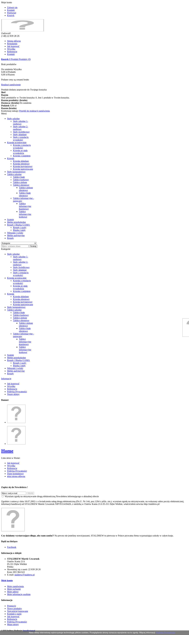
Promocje (11, 606)
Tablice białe (19, 177)
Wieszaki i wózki (15, 233)
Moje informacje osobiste (19, 594)
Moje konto (7, 580)
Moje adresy (13, 591)
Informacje (6, 378)
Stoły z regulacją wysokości (20, 138)
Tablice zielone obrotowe (26, 189)
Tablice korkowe (21, 179)
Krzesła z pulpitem (21, 156)
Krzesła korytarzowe (22, 166)
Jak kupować (13, 46)
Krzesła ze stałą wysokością (20, 151)
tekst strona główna (16, 476)
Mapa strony (13, 624)
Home (7, 450)
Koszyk (10, 15)
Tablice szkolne (14, 174)
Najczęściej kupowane (17, 611)
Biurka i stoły (19, 230)
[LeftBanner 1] (16, 422)
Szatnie (10, 219)
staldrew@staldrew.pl (24, 574)
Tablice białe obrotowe (25, 194)
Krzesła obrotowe (21, 163)
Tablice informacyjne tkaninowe (25, 206)
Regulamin (12, 43)
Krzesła (10, 158)
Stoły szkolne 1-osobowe (20, 122)
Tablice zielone (20, 182)
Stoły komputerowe (16, 171)
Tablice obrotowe (21, 185)
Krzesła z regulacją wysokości (22, 146)
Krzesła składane (21, 161)
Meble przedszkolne (16, 222)
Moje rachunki (14, 589)
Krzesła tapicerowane (23, 169)
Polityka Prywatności (17, 391)
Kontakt (11, 10)
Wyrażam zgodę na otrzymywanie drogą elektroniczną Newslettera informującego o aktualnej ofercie (52, 496)
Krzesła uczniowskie (16, 142)
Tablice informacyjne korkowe (25, 214)
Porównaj (11, 13)
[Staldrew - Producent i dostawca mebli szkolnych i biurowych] (22, 30)
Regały (10, 238)
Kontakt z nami (14, 614)
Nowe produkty (14, 608)
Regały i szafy (19, 227)
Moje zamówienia (15, 586)
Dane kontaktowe (15, 473)
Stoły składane (20, 134)
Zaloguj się (12, 7)
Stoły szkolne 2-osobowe (20, 127)
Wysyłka (11, 49)
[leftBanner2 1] (16, 443)
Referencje (12, 51)
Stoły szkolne (13, 118)
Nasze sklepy (13, 394)
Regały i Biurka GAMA (18, 225)
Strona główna (14, 41)
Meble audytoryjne (16, 235)
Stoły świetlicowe (21, 132)
